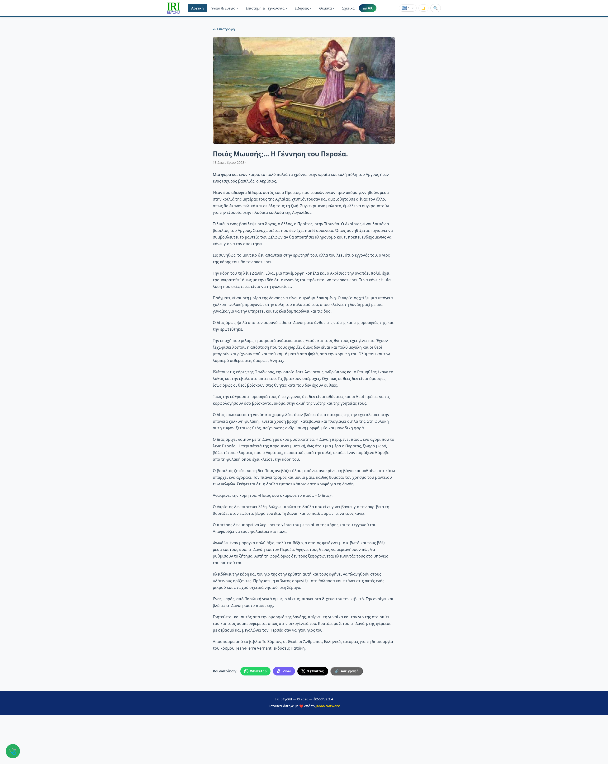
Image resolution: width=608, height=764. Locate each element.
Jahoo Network (328, 706)
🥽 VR (368, 8)
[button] (173, 8)
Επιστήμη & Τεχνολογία (266, 8)
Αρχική (197, 8)
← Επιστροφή (224, 29)
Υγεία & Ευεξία (224, 8)
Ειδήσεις (303, 8)
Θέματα (326, 8)
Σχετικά (348, 8)
